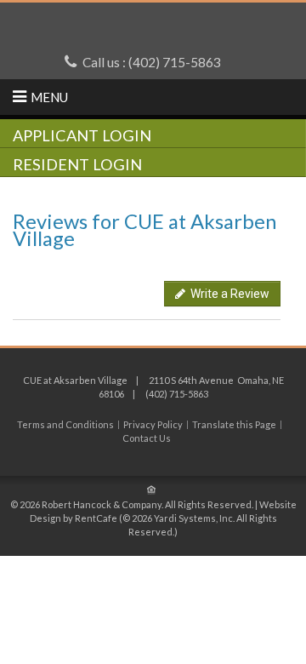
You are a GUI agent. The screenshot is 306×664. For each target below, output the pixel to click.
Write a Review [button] (227, 294)
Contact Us (146, 438)
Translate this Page (234, 425)
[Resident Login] (152, 163)
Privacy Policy (153, 425)
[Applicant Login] (152, 134)
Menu (49, 97)
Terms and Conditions (65, 425)
